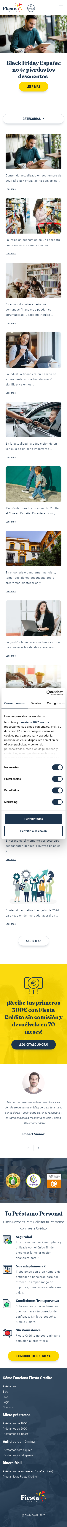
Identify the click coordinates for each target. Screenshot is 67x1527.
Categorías (32, 119)
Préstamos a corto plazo (18, 1444)
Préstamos (9, 1376)
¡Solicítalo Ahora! (33, 1045)
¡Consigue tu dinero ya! (33, 1346)
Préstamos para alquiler (17, 1439)
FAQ (5, 1386)
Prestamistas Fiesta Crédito (20, 1466)
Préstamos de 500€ (15, 1418)
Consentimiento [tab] (14, 703)
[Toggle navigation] (61, 7)
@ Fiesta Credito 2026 (33, 1504)
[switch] (57, 779)
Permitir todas (33, 818)
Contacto (8, 1397)
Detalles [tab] (36, 703)
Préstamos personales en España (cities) (28, 1461)
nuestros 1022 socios (34, 722)
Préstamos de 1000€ (15, 1423)
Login (6, 1391)
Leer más (33, 87)
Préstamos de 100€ (15, 1413)
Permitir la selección (33, 830)
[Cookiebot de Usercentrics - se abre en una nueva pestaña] (47, 692)
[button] (29, 1137)
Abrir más (34, 941)
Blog (5, 1381)
